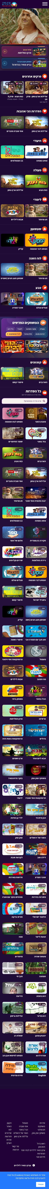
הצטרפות (41, 1153)
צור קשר (15, 1146)
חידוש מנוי (40, 1156)
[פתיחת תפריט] (21, 5)
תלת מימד (28, 334)
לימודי (19, 329)
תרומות (16, 1149)
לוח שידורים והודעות (8, 1133)
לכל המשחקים (14, 334)
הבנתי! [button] (41, 1184)
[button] (14, 1178)
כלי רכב (10, 329)
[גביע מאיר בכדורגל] (24, 63)
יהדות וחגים (40, 334)
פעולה (42, 329)
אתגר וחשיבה (31, 329)
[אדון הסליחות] (24, 51)
